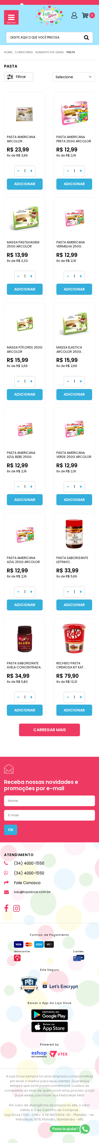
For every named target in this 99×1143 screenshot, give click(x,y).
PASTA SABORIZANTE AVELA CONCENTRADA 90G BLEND (24, 667)
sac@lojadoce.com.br (32, 892)
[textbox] (49, 37)
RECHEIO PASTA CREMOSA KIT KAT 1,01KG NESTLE (70, 667)
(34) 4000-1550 (29, 863)
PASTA (71, 52)
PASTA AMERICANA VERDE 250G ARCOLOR (73, 455)
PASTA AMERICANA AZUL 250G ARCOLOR (23, 560)
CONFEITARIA (24, 52)
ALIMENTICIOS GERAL (49, 52)
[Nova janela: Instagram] (16, 908)
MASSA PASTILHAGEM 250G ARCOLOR (23, 244)
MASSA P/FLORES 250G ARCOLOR (24, 349)
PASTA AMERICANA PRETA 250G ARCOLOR (73, 139)
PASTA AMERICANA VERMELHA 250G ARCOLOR (70, 246)
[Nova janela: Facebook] (6, 908)
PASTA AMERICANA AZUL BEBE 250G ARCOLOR (21, 457)
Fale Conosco (27, 882)
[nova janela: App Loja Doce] (49, 1014)
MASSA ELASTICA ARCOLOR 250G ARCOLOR (69, 351)
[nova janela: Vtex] (58, 1054)
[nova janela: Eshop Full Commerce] (39, 1054)
